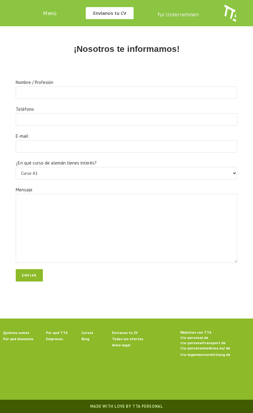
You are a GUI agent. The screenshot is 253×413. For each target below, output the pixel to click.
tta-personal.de (194, 337)
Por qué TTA (57, 332)
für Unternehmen (178, 14)
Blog (85, 338)
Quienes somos (16, 332)
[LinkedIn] (133, 375)
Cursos (87, 332)
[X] (89, 375)
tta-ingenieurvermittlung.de (205, 354)
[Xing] (148, 375)
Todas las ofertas (127, 338)
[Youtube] (163, 375)
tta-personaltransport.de (203, 342)
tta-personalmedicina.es (201, 348)
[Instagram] (119, 375)
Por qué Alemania (18, 338)
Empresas (54, 338)
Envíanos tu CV (125, 332)
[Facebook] (104, 375)
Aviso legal (121, 345)
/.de (226, 348)
